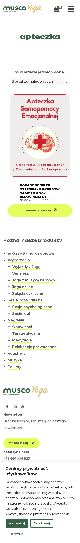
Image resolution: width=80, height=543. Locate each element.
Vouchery (16, 353)
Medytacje (22, 340)
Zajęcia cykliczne (27, 293)
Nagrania (16, 320)
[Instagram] (15, 406)
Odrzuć (17, 534)
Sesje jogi (21, 313)
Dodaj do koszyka (37, 210)
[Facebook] (7, 406)
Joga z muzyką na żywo (33, 280)
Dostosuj (42, 523)
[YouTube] (22, 406)
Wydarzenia (19, 260)
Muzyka (15, 360)
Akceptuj (17, 523)
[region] (40, 502)
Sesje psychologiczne (32, 307)
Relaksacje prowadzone (34, 347)
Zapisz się (18, 443)
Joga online (22, 287)
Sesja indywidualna (25, 300)
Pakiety (14, 367)
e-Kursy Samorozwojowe (31, 253)
